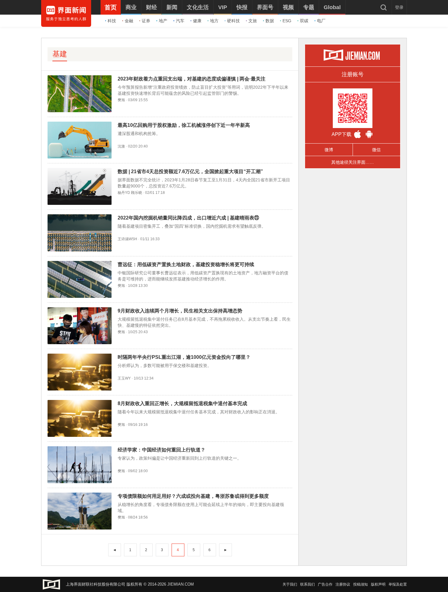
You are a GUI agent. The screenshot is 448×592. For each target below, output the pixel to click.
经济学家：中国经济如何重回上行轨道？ (161, 449)
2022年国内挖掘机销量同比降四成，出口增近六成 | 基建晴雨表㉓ (188, 217)
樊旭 (121, 100)
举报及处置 (398, 584)
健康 (197, 20)
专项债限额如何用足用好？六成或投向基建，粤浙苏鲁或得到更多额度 (193, 496)
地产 (163, 20)
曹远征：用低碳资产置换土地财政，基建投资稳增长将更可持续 (186, 264)
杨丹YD (124, 193)
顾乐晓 (136, 193)
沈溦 (121, 146)
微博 (329, 149)
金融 (129, 20)
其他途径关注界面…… (352, 162)
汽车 (180, 20)
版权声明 (378, 584)
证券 (146, 20)
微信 (376, 149)
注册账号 (353, 74)
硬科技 (233, 20)
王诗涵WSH (127, 239)
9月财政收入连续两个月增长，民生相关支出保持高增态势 (180, 310)
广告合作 (325, 584)
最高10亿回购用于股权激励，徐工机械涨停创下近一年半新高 (184, 125)
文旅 (252, 20)
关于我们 (290, 584)
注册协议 (343, 584)
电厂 (321, 20)
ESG (287, 20)
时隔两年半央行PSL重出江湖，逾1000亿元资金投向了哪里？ (184, 357)
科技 (112, 20)
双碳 (304, 20)
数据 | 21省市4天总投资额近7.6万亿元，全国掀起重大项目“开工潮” (190, 171)
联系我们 (307, 584)
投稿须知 (360, 584)
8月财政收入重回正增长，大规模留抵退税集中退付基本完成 (182, 403)
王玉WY (124, 378)
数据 (269, 20)
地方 (214, 20)
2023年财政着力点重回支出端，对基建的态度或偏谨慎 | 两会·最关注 (191, 78)
